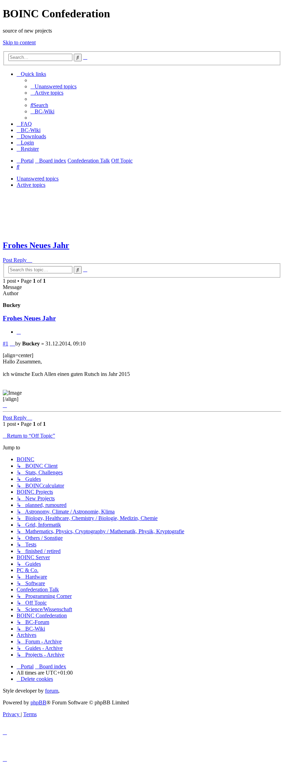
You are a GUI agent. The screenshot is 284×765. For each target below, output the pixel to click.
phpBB (38, 702)
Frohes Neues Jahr (36, 245)
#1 (5, 343)
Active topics (31, 185)
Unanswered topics (38, 179)
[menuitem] (53, 86)
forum (51, 691)
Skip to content (19, 42)
